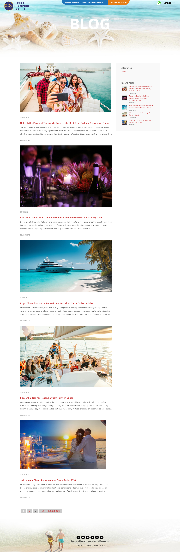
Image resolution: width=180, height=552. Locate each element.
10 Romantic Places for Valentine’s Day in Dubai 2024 (48, 480)
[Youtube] (88, 537)
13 (42, 510)
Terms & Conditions (84, 545)
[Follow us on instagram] (97, 537)
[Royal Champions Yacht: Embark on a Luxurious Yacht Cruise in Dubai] (124, 107)
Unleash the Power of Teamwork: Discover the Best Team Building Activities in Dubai (64, 122)
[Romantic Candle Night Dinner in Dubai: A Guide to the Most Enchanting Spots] (124, 98)
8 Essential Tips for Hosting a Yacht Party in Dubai (46, 397)
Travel (123, 72)
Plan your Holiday (117, 2)
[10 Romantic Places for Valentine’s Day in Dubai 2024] (124, 122)
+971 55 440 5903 (72, 2)
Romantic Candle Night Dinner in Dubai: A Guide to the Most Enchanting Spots (61, 217)
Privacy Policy (99, 545)
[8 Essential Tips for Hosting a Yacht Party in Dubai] (124, 114)
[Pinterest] (92, 537)
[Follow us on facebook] (78, 537)
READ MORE (25, 140)
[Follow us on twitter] (83, 537)
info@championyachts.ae (92, 2)
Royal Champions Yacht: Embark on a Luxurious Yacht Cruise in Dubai (57, 303)
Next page (54, 510)
